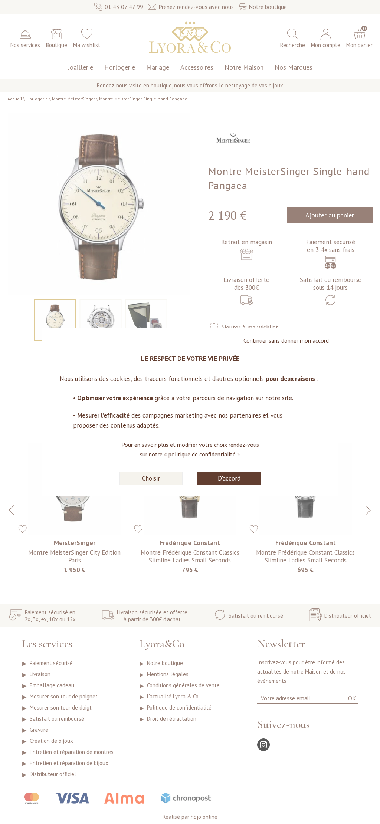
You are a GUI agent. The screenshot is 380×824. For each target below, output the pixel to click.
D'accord (229, 478)
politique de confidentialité (202, 454)
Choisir (151, 478)
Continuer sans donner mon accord (286, 340)
